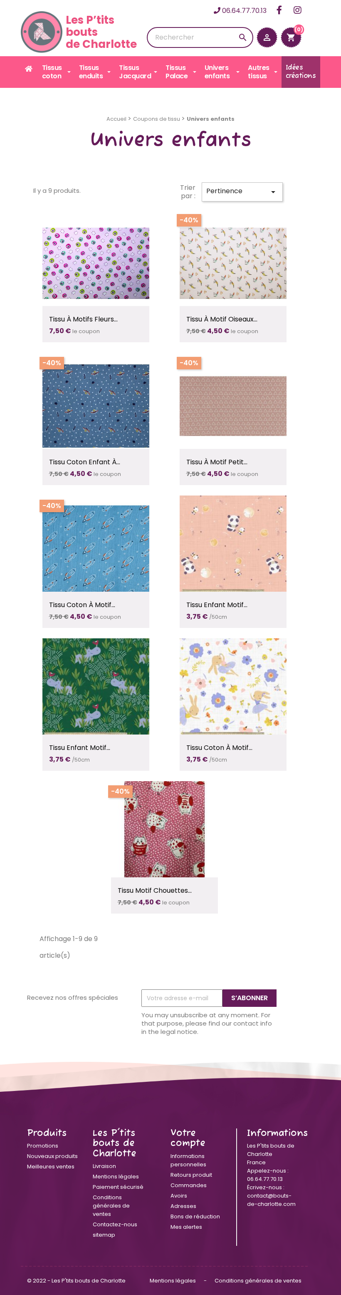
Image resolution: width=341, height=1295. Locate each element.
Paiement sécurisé (118, 1187)
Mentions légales (116, 1176)
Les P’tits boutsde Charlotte (101, 31)
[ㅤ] (29, 68)
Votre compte (187, 1138)
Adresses (183, 1206)
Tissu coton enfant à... (84, 462)
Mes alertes (186, 1227)
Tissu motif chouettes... (155, 890)
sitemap (104, 1235)
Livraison (104, 1166)
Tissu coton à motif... (82, 605)
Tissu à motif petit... (216, 462)
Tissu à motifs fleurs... (83, 319)
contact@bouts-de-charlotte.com (271, 1200)
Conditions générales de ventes (111, 1205)
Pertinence (242, 191)
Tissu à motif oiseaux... (221, 319)
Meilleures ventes (50, 1166)
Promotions (42, 1146)
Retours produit (191, 1175)
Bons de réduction (195, 1216)
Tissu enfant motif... (216, 605)
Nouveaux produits (52, 1156)
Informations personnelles (188, 1160)
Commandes (188, 1185)
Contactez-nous (115, 1224)
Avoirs (178, 1196)
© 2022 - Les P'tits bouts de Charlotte (76, 1281)
